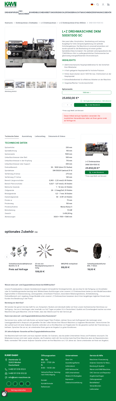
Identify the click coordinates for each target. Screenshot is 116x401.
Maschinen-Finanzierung (99, 359)
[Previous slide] (9, 52)
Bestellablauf (94, 382)
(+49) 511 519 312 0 (17, 369)
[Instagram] (9, 383)
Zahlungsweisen (96, 379)
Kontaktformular (47, 383)
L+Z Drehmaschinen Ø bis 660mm (72, 23)
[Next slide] (52, 52)
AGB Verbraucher (72, 369)
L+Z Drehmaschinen (48, 23)
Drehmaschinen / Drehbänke (27, 23)
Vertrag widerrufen (18, 390)
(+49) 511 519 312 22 (17, 373)
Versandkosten (95, 386)
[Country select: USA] (93, 4)
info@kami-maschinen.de (19, 377)
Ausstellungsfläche (72, 363)
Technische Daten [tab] (12, 136)
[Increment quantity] (71, 105)
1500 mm (86, 92)
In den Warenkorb (94, 105)
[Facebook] (28, 383)
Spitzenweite (67, 89)
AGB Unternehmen (72, 373)
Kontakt (44, 380)
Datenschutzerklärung (73, 382)
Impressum (69, 379)
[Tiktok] (15, 383)
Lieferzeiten (94, 389)
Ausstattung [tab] (27, 136)
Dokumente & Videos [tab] (56, 136)
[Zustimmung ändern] (4, 393)
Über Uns (68, 359)
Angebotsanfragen (97, 376)
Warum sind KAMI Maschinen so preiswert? (100, 369)
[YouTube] (21, 383)
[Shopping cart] (108, 4)
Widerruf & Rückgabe (73, 376)
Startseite (9, 23)
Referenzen (45, 387)
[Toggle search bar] (97, 4)
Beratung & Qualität (97, 366)
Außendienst (70, 366)
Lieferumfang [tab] (40, 136)
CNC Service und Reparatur (100, 373)
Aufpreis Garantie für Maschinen (100, 363)
